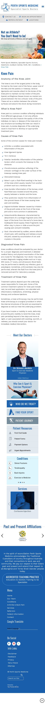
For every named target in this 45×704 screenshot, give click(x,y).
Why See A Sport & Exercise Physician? (22, 385)
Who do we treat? (26, 404)
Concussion (19, 463)
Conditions (36, 65)
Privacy (11, 660)
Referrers (11, 611)
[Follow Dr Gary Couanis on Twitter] (19, 644)
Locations (33, 20)
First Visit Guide (20, 433)
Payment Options (21, 444)
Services (10, 608)
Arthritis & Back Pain (15, 605)
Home (9, 595)
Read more (6, 38)
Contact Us (10, 17)
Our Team (11, 599)
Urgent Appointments (22, 450)
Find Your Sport (25, 412)
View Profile (23, 378)
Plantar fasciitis (20, 473)
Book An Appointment (32, 17)
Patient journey (24, 420)
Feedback (12, 657)
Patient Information (15, 614)
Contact (10, 617)
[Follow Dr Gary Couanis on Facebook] (10, 644)
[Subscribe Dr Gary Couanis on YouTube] (14, 644)
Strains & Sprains (21, 478)
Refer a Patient (15, 20)
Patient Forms (19, 439)
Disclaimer (12, 653)
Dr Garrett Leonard (22, 368)
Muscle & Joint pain (22, 468)
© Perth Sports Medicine (18, 672)
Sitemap (11, 666)
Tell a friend (13, 663)
